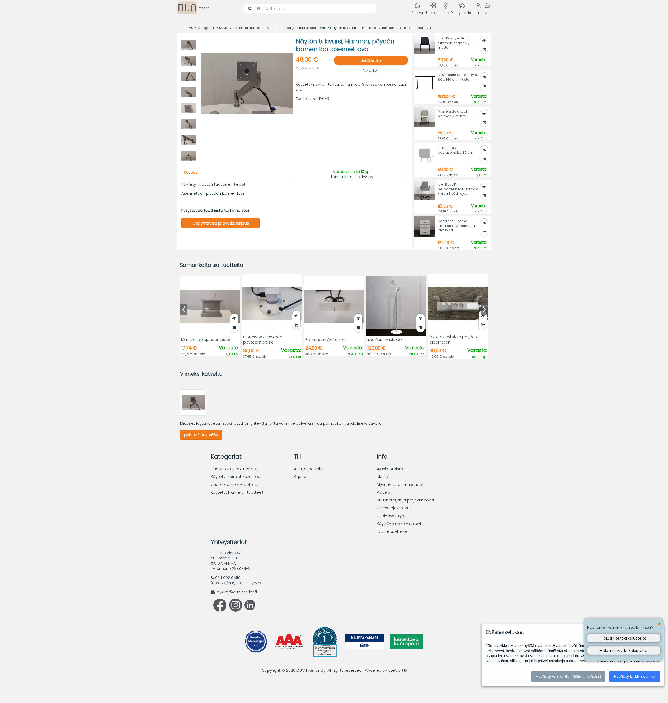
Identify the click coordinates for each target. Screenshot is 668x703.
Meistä (383, 476)
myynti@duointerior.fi (236, 592)
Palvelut (384, 492)
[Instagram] (235, 610)
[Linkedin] (248, 609)
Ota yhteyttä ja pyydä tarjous (220, 223)
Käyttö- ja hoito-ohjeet (399, 523)
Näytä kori (371, 70)
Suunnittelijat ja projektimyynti (405, 500)
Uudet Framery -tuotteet (235, 484)
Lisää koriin (371, 60)
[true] (484, 85)
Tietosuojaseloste (394, 508)
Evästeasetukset (393, 531)
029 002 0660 (228, 577)
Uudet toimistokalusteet (234, 468)
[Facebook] (219, 610)
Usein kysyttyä (390, 515)
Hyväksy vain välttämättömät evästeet (568, 676)
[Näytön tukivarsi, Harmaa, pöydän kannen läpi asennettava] (193, 414)
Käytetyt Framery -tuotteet (237, 492)
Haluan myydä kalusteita (623, 650)
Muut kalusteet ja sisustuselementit (296, 27)
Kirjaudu (301, 476)
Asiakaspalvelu (308, 468)
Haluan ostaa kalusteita (624, 638)
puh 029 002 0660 (201, 435)
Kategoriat (206, 27)
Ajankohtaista (390, 468)
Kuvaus (191, 172)
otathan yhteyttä (250, 423)
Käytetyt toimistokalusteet (241, 27)
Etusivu (187, 27)
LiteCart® (397, 670)
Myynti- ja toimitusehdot (400, 484)
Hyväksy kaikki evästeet (635, 676)
